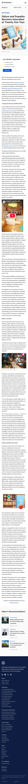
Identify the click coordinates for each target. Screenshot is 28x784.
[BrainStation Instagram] (11, 674)
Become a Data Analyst (6, 729)
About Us (4, 747)
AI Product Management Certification (9, 713)
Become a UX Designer (6, 724)
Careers (3, 749)
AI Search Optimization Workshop (9, 701)
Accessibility (16, 781)
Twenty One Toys (19, 82)
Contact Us (4, 754)
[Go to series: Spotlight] (6, 12)
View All (3, 731)
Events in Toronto (5, 683)
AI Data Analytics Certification (8, 715)
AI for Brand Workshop (6, 698)
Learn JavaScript (5, 738)
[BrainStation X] (8, 674)
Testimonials (4, 770)
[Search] (25, 7)
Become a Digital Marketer (7, 728)
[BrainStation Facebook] (5, 674)
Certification (4, 769)
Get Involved (4, 751)
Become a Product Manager (7, 726)
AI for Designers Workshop (7, 694)
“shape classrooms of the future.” (12, 88)
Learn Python (4, 737)
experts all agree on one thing (9, 110)
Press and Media (5, 756)
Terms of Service (4, 781)
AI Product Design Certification (8, 717)
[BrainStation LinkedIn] (2, 674)
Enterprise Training (5, 763)
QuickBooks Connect (7, 146)
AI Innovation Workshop (7, 706)
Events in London (5, 682)
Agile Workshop (5, 704)
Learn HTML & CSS (5, 740)
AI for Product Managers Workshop (9, 691)
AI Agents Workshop (6, 703)
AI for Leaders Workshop (7, 696)
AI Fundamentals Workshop (7, 689)
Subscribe (7, 70)
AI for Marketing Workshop (7, 692)
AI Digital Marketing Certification (8, 719)
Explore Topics (17, 7)
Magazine (4, 752)
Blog (3, 758)
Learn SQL (4, 742)
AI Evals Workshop (6, 699)
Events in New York (5, 680)
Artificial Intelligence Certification (8, 712)
